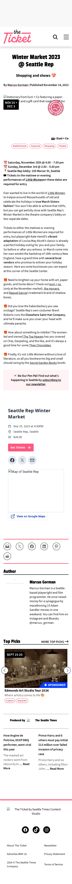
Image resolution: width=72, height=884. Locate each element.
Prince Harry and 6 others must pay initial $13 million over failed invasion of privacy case (53, 744)
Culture (9, 700)
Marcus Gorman (17, 85)
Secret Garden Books (43, 363)
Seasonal (35, 146)
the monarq (51, 289)
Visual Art (22, 700)
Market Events (19, 146)
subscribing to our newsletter (43, 382)
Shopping (49, 146)
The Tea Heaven (33, 337)
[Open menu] (66, 36)
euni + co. (55, 284)
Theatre (62, 146)
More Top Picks (52, 642)
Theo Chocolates (40, 345)
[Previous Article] (4, 670)
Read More (57, 769)
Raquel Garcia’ (18, 293)
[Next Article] (67, 670)
